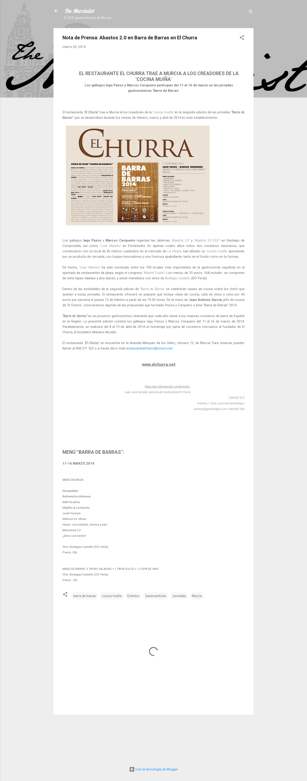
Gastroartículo (155, 596)
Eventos (133, 596)
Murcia (197, 596)
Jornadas (179, 596)
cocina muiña (112, 596)
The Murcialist (79, 10)
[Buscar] (251, 12)
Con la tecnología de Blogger (156, 769)
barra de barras (84, 596)
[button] (242, 38)
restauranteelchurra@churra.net (149, 348)
